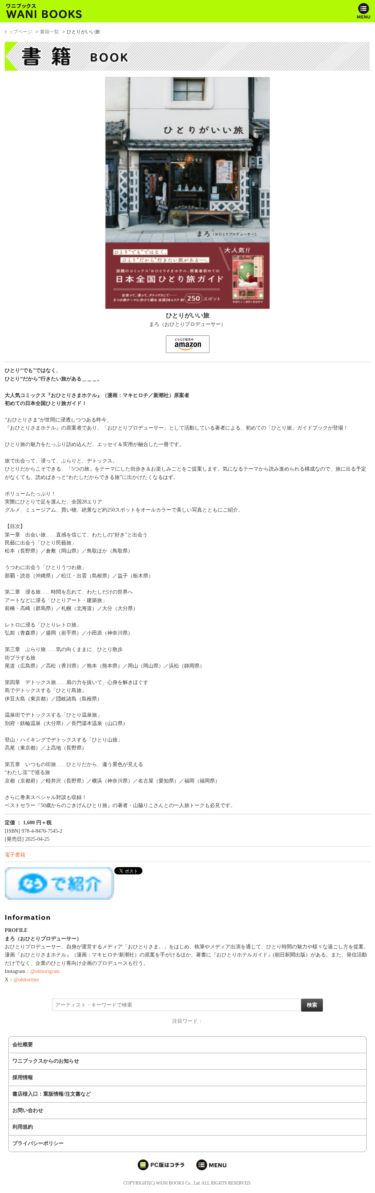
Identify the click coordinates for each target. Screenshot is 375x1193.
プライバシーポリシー (38, 1143)
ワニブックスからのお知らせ (45, 1061)
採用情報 (22, 1077)
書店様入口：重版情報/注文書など (51, 1094)
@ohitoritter (26, 979)
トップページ (18, 31)
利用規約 (22, 1127)
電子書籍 (15, 855)
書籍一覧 (49, 31)
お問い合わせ (27, 1110)
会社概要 (22, 1044)
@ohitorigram (45, 971)
